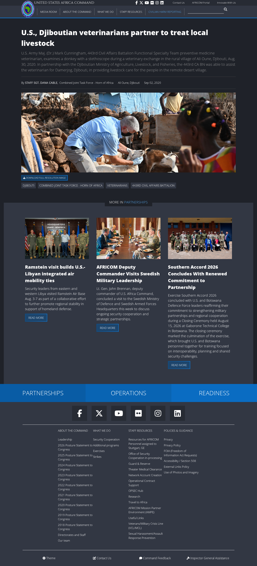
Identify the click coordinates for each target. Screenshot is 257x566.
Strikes (97, 457)
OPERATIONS (128, 393)
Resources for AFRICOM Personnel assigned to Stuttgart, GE (143, 444)
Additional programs (106, 445)
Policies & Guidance (178, 430)
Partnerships (136, 202)
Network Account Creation (145, 475)
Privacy (168, 439)
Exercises (99, 451)
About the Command (73, 430)
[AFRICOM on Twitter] (142, 3)
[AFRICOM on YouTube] (148, 3)
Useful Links (136, 518)
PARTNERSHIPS (42, 393)
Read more (36, 318)
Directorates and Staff (72, 535)
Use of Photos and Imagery (181, 472)
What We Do (101, 430)
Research (134, 496)
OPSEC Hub (135, 491)
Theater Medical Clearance (145, 469)
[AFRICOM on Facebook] (137, 3)
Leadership (65, 439)
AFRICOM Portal (201, 2)
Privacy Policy (172, 445)
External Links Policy (176, 467)
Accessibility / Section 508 (180, 461)
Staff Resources (140, 430)
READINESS (214, 393)
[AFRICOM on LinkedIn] (162, 3)
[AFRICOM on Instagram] (157, 3)
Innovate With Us (226, 2)
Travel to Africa (137, 502)
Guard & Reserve (139, 463)
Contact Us (179, 2)
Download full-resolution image (45, 177)
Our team (64, 540)
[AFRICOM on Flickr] (153, 3)
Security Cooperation (106, 439)
